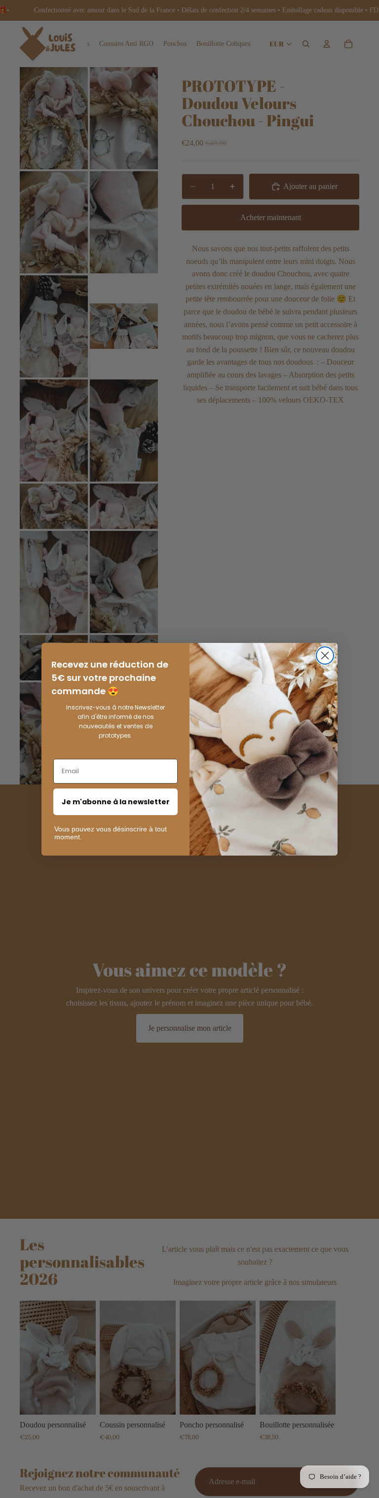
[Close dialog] (325, 655)
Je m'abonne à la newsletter (116, 802)
